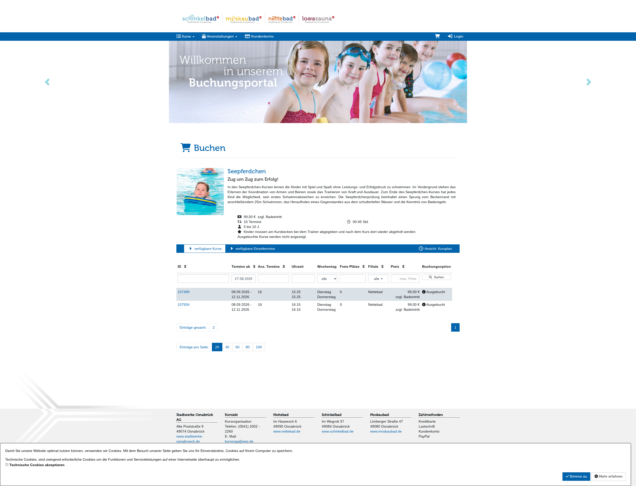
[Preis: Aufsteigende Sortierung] (403, 266)
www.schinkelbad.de (338, 431)
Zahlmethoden (431, 415)
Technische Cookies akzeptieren (37, 465)
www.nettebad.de (286, 431)
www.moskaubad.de (386, 431)
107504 (184, 305)
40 (227, 347)
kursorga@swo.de (239, 441)
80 (248, 347)
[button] (47, 81)
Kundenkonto (262, 36)
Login (458, 36)
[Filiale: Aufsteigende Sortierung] (382, 266)
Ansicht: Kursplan (438, 249)
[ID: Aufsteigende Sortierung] (185, 266)
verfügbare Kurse (207, 249)
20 (217, 347)
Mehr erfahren (610, 476)
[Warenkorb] (437, 37)
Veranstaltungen (220, 36)
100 (259, 347)
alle (377, 279)
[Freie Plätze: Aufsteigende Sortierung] (363, 266)
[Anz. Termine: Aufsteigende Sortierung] (284, 266)
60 (237, 347)
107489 (184, 292)
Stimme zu (578, 476)
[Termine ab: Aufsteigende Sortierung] (254, 266)
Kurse (186, 36)
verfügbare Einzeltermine (255, 249)
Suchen (438, 277)
